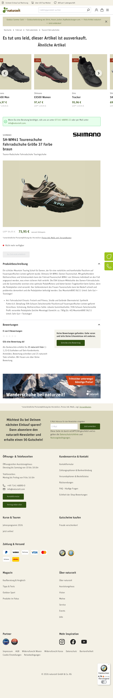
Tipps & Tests (9, 586)
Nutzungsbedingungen (60, 438)
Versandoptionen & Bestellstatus (74, 476)
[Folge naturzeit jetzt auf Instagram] (62, 643)
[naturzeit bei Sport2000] (14, 641)
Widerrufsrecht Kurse (53, 651)
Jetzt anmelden (90, 426)
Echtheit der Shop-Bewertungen (73, 495)
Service (62, 605)
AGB (17, 651)
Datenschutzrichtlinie (69, 434)
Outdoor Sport (9, 592)
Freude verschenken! (68, 525)
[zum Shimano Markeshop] (87, 134)
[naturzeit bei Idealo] (6, 641)
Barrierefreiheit (86, 651)
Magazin (7, 572)
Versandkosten (85, 407)
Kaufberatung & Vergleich (14, 580)
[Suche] (88, 10)
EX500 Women (42, 97)
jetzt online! (8, 531)
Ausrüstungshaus (66, 586)
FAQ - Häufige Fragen (68, 489)
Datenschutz (71, 651)
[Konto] (96, 10)
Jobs (61, 617)
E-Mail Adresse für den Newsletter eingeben (67, 422)
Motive (62, 599)
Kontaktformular (13, 496)
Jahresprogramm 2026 (13, 525)
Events (62, 611)
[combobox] (62, 10)
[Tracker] (89, 71)
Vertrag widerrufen (14, 505)
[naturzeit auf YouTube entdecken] (84, 643)
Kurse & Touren (11, 517)
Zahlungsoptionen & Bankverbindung (75, 470)
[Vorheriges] (4, 73)
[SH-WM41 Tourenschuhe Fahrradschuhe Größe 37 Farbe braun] (51, 193)
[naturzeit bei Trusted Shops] (62, 553)
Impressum (8, 651)
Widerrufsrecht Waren (32, 651)
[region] (52, 76)
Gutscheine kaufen (70, 517)
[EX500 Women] (51, 71)
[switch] (104, 682)
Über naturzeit (67, 572)
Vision (62, 592)
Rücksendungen (66, 482)
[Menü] (107, 10)
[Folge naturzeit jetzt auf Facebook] (73, 643)
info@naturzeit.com (17, 123)
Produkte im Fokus (11, 599)
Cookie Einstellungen (12, 655)
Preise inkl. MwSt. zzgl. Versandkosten (56, 238)
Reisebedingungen (32, 655)
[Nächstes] (98, 73)
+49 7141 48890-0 (16, 485)
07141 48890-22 (63, 120)
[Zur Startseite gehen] (14, 10)
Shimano (7, 135)
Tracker (76, 97)
